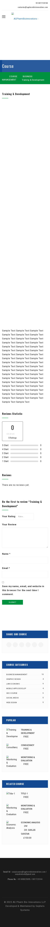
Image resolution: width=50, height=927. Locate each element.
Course (13, 76)
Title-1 (24, 793)
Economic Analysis (30, 822)
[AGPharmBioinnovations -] (25, 16)
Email (6, 568)
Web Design (11, 702)
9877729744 (37, 879)
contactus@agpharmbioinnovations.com (32, 7)
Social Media (12, 698)
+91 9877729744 (41, 3)
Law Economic (13, 684)
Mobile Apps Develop (16, 688)
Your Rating (8, 516)
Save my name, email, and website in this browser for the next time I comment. (23, 590)
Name (6, 554)
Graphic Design (13, 679)
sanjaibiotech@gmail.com (25, 874)
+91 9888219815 (24, 879)
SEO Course (11, 693)
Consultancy (27, 745)
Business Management (16, 674)
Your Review (9, 524)
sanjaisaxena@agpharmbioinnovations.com (29, 871)
